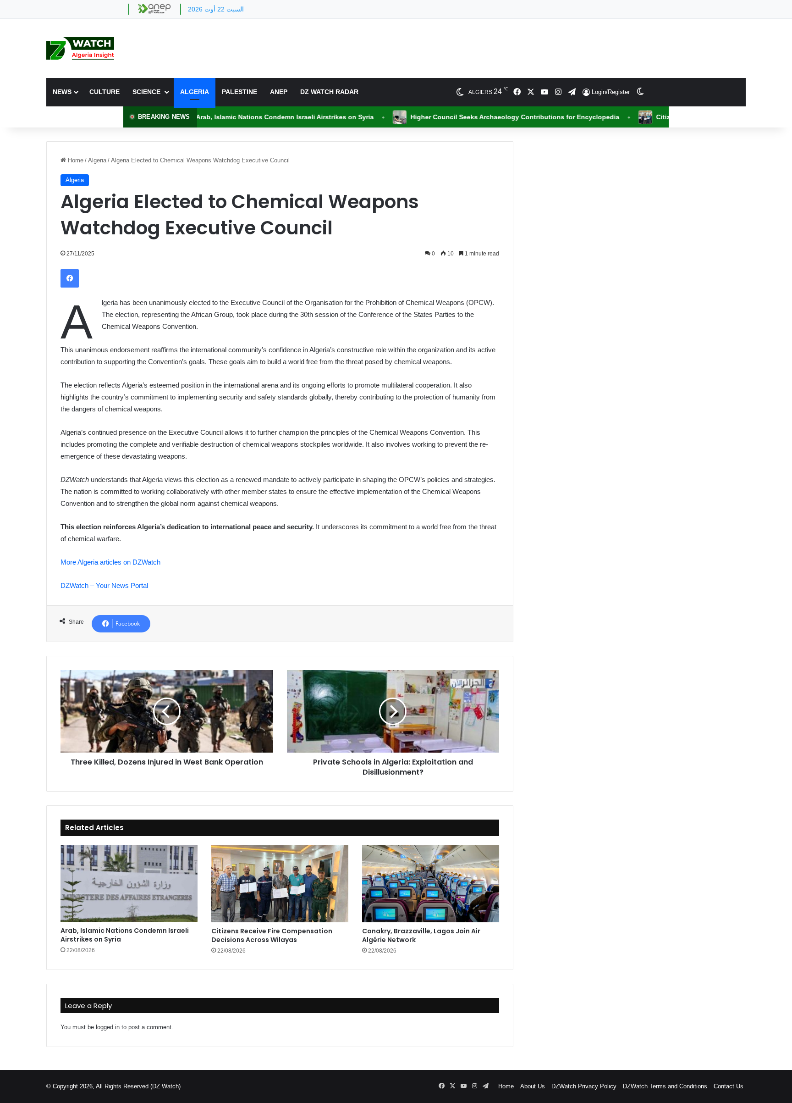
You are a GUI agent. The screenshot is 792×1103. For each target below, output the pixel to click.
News (62, 91)
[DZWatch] (80, 48)
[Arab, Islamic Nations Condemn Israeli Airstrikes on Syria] (129, 883)
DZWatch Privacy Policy (583, 1086)
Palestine (239, 91)
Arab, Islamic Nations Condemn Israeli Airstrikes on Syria (124, 935)
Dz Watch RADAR (329, 91)
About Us (532, 1086)
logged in (108, 1027)
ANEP (278, 91)
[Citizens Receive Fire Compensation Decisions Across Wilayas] (279, 883)
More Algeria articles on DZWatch (110, 562)
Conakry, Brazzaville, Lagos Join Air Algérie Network (421, 935)
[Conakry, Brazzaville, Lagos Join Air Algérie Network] (430, 883)
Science (147, 91)
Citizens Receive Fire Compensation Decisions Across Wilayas (271, 935)
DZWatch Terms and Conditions (665, 1086)
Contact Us (728, 1086)
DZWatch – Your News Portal (104, 585)
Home (74, 160)
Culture (104, 91)
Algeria (194, 91)
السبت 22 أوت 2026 (216, 9)
